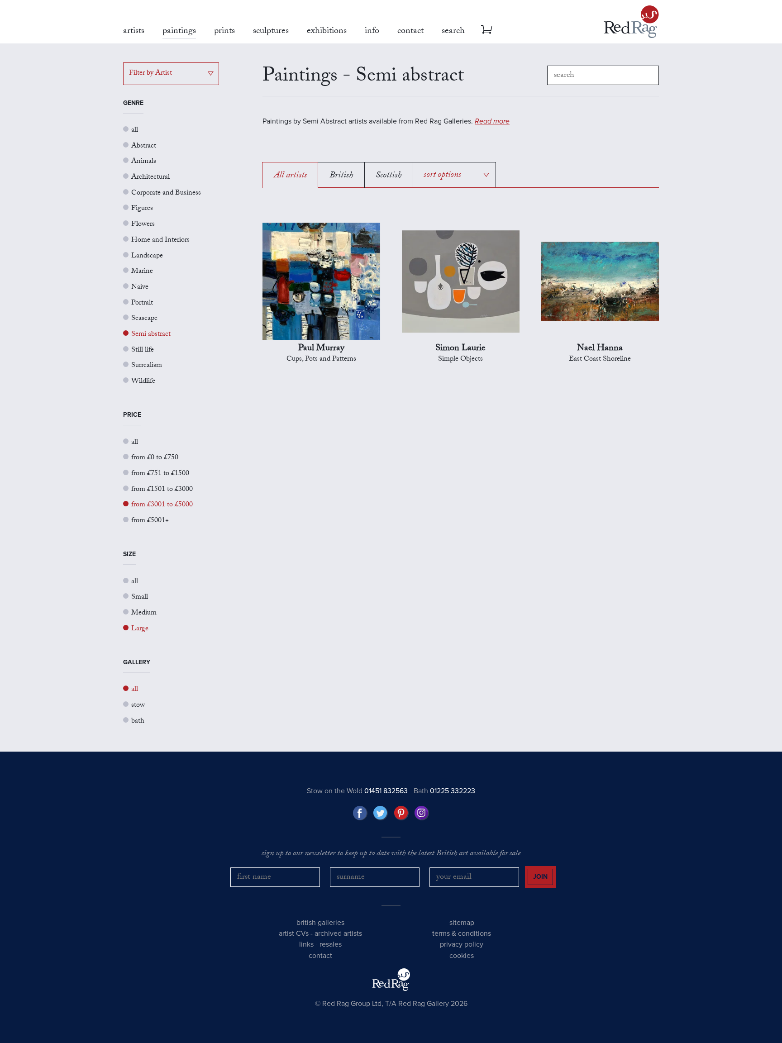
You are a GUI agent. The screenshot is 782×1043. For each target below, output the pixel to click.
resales (330, 944)
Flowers (143, 225)
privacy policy (461, 944)
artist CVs (294, 933)
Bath (444, 790)
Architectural (150, 177)
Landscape (147, 256)
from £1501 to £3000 (162, 490)
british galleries (320, 922)
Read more (492, 121)
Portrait (142, 303)
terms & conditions (461, 933)
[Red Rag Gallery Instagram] (422, 813)
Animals (143, 162)
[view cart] (486, 29)
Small (139, 597)
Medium (144, 613)
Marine (142, 272)
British (341, 176)
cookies (461, 955)
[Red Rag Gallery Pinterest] (401, 813)
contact (320, 955)
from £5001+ (150, 521)
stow (138, 706)
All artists (290, 176)
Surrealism (146, 366)
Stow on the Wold (357, 790)
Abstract (143, 146)
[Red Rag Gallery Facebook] (360, 813)
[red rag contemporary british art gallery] (631, 21)
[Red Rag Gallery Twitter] (380, 813)
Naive (139, 287)
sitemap (461, 922)
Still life (142, 350)
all (134, 130)
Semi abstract (151, 335)
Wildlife (143, 382)
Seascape (144, 319)
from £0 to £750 (154, 458)
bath (137, 721)
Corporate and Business (166, 193)
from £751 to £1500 (160, 474)
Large (139, 629)
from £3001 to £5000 (162, 505)
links (306, 944)
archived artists (338, 933)
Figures (142, 209)
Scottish (388, 176)
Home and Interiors (160, 240)
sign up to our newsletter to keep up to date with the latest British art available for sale (391, 854)
